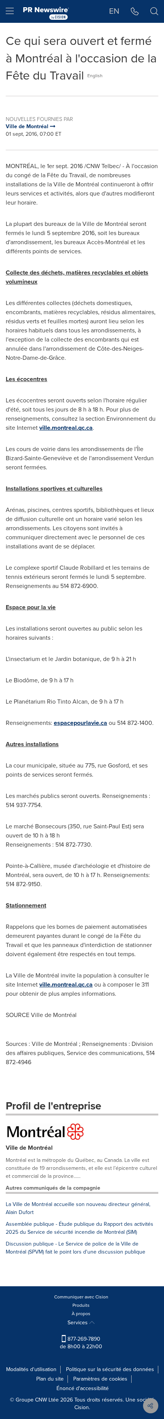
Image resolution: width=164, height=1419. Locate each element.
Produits (81, 1305)
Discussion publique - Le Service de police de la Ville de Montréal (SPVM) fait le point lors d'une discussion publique (75, 1248)
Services (78, 1323)
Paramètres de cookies (100, 1379)
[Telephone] (135, 11)
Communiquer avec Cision (81, 1296)
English (95, 75)
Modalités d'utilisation (31, 1369)
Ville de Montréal (29, 1147)
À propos (81, 1313)
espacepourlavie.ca (80, 722)
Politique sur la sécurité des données (110, 1369)
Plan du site (50, 1379)
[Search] (154, 11)
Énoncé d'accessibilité (82, 1388)
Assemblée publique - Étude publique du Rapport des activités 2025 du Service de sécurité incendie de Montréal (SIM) (79, 1228)
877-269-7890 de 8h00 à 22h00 (81, 1343)
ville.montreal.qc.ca (66, 427)
